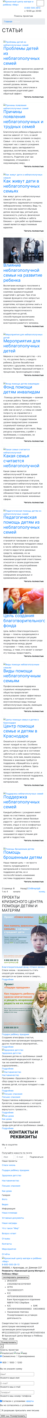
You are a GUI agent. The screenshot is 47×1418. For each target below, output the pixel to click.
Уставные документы (13, 1218)
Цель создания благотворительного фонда (24, 620)
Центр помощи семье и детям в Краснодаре (20, 731)
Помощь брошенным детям (22, 855)
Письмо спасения (11, 1097)
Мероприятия (9, 1249)
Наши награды (9, 1223)
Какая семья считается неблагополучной (21, 460)
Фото (4, 1199)
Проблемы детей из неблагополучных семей (21, 56)
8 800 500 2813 (32, 7)
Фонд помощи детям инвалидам (21, 389)
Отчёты (6, 1254)
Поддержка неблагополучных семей (21, 801)
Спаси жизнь (8, 1165)
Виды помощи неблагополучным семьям (22, 675)
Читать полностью (34, 97)
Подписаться (36, 1157)
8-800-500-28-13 (10, 1264)
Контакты (7, 1243)
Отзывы (6, 1238)
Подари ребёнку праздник (15, 1034)
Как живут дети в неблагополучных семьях (21, 186)
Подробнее (7, 979)
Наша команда (9, 1212)
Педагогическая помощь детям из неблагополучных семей (21, 525)
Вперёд (35, 888)
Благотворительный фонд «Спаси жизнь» (23, 967)
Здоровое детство (11, 1053)
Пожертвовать (8, 1342)
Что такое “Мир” (10, 1228)
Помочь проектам (23, 16)
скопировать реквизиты (15, 1277)
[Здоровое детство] (12, 1050)
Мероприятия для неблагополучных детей (21, 345)
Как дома (7, 1119)
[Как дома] (8, 1115)
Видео (5, 1204)
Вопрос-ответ (9, 1233)
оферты (30, 1401)
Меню (12, 9)
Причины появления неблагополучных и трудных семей (23, 119)
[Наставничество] (11, 1071)
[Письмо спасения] (12, 1093)
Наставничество (10, 1075)
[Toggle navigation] (40, 3)
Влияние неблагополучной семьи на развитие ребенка (22, 273)
